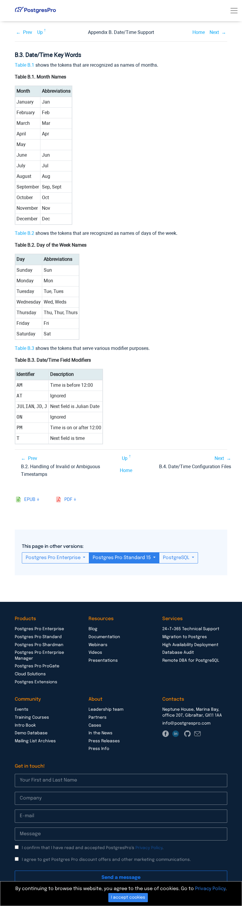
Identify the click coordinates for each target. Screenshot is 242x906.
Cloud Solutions (30, 674)
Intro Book (25, 725)
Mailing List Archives (35, 741)
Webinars (98, 645)
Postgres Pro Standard (38, 637)
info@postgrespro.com (186, 723)
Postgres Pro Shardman (39, 645)
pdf (68, 499)
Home (198, 32)
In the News (100, 733)
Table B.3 (24, 348)
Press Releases (104, 741)
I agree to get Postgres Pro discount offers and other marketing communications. (106, 860)
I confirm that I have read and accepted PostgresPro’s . (92, 848)
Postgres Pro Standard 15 (122, 557)
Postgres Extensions (36, 682)
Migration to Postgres (184, 637)
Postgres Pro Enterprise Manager (39, 656)
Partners (98, 717)
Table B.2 (24, 233)
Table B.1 (24, 65)
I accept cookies (128, 897)
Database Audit (178, 653)
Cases (95, 725)
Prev (27, 32)
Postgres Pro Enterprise (54, 557)
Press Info (99, 749)
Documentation (104, 637)
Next (214, 32)
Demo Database (31, 733)
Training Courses (32, 717)
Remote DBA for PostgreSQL (190, 660)
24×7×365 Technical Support (190, 629)
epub (29, 499)
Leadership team (106, 709)
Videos (95, 653)
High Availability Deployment (190, 645)
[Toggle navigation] (234, 10)
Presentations (103, 660)
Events (21, 709)
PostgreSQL (177, 557)
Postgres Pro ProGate (37, 666)
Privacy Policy (148, 848)
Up (40, 32)
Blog (93, 629)
